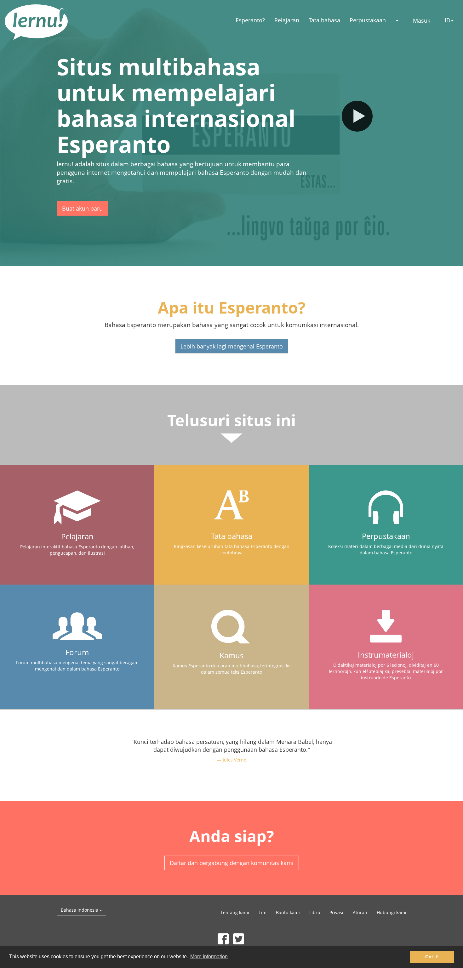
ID (447, 20)
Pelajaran (286, 20)
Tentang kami (234, 912)
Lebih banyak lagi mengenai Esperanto (231, 346)
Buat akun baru (82, 208)
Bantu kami (288, 912)
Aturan (360, 912)
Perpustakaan (368, 20)
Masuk (421, 20)
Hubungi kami (391, 912)
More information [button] (209, 956)
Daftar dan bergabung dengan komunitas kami (232, 863)
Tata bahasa (324, 20)
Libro (314, 912)
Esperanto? (250, 20)
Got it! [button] (432, 956)
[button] (397, 20)
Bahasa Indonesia (80, 910)
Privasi (336, 912)
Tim (262, 912)
